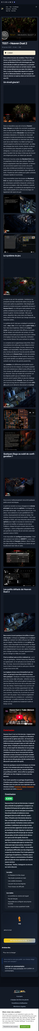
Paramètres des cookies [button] (11, 1026)
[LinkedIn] (8, 2)
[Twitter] (4, 2)
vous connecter (18, 968)
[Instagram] (6, 2)
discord (19, 789)
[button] (19, 104)
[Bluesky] (10, 2)
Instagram (30, 787)
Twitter (24, 787)
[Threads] (12, 2)
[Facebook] (1, 2)
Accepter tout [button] (25, 1026)
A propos (19, 996)
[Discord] (14, 2)
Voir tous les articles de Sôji (19, 940)
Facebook (17, 787)
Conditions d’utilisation (19, 1003)
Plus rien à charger (9, 952)
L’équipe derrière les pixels (20, 1000)
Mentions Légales (19, 1006)
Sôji (19, 924)
